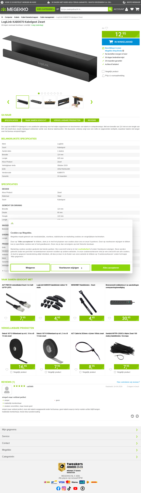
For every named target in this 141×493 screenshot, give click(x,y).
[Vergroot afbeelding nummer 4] (77, 102)
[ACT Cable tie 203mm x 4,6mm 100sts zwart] (87, 350)
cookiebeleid (84, 249)
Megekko (6, 450)
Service (6, 436)
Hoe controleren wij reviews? (128, 382)
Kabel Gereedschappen (29, 17)
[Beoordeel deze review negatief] (137, 416)
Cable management (47, 17)
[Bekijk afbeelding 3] (48, 93)
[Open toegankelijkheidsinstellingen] (83, 488)
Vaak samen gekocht (35, 120)
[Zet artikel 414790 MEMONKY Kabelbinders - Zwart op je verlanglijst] (75, 318)
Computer (8, 17)
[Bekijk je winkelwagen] (137, 9)
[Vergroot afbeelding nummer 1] (36, 102)
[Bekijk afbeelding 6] (58, 93)
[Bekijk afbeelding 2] (45, 93)
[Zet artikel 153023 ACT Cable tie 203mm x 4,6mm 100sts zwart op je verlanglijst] (76, 369)
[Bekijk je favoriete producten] (132, 9)
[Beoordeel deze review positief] (132, 416)
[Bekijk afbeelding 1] (42, 93)
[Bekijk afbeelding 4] (51, 93)
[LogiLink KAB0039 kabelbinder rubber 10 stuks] (53, 302)
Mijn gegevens (9, 429)
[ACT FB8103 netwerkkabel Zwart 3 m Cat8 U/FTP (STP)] (18, 302)
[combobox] (84, 9)
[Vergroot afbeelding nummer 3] (63, 102)
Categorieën (8, 456)
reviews (92, 120)
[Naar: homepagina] (2, 17)
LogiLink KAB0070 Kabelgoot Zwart (69, 17)
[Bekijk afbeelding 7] (61, 93)
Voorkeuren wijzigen (69, 268)
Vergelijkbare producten (67, 120)
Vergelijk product (111, 71)
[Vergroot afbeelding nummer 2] (50, 102)
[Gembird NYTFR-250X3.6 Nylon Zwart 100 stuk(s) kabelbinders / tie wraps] (122, 350)
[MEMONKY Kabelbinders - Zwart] (87, 302)
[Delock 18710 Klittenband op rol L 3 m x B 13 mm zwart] (53, 350)
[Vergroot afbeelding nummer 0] (22, 102)
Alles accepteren (111, 268)
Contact (6, 443)
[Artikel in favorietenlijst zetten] (106, 28)
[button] (45, 9)
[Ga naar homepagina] (17, 9)
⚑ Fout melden (7, 271)
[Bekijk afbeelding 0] (39, 93)
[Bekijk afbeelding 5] (54, 93)
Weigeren (30, 268)
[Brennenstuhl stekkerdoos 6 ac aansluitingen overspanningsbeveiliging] (122, 302)
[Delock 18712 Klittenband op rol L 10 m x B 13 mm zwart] (18, 350)
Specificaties (11, 120)
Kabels (16, 17)
